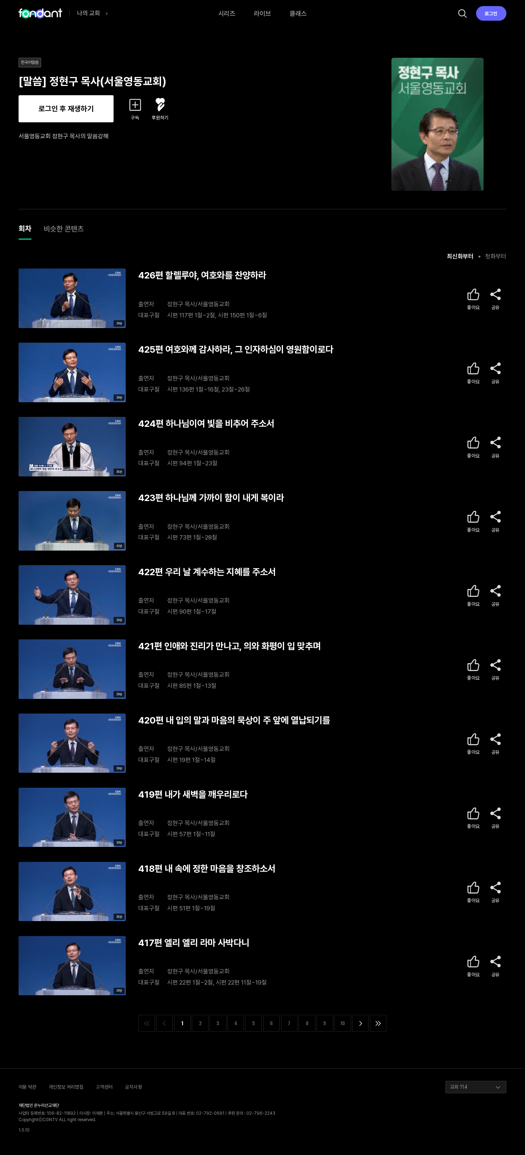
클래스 (298, 13)
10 (342, 1023)
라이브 (262, 13)
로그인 (491, 13)
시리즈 (226, 13)
